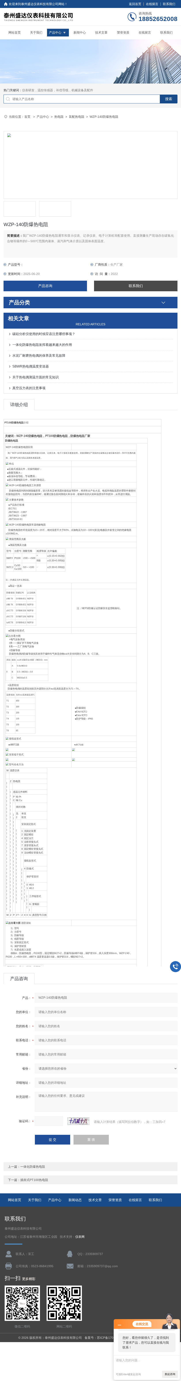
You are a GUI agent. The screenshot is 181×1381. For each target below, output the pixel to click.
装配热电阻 (76, 116)
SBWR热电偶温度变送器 (30, 366)
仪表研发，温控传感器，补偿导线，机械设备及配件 (57, 90)
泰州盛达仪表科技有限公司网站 (42, 4)
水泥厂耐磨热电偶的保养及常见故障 (38, 355)
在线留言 (152, 4)
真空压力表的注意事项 (28, 388)
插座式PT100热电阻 (34, 1180)
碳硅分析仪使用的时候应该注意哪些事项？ (43, 334)
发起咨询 (170, 1374)
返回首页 (135, 4)
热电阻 (59, 116)
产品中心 (55, 32)
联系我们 (169, 4)
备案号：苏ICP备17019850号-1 (106, 1337)
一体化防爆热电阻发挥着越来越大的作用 (42, 345)
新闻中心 (80, 32)
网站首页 (14, 32)
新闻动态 (75, 1200)
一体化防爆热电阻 (32, 1166)
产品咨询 (45, 286)
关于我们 (36, 32)
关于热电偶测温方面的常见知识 (35, 377)
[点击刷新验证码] (78, 1121)
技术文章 (101, 32)
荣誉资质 (123, 32)
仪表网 (80, 1236)
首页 (27, 116)
